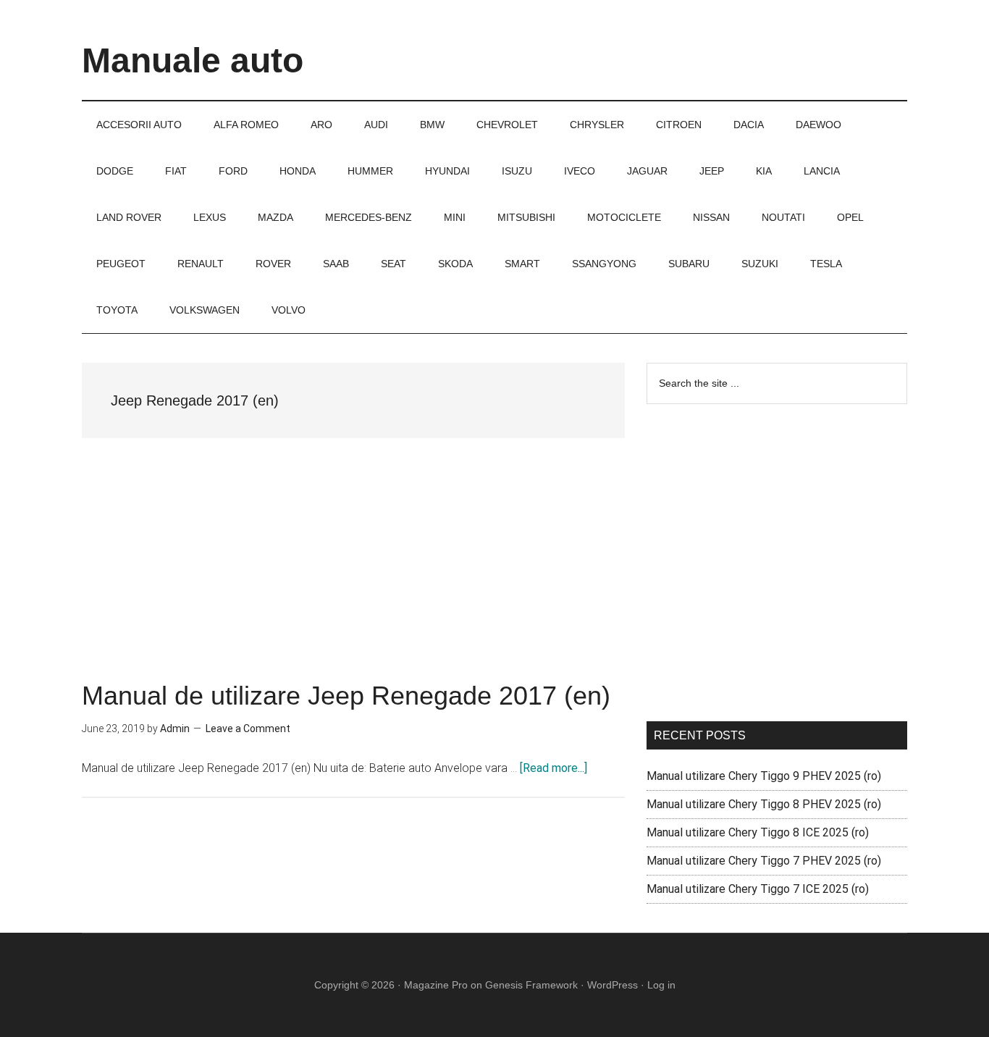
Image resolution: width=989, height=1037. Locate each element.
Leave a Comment (248, 728)
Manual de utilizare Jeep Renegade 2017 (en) (346, 695)
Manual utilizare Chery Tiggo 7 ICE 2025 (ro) (758, 889)
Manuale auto (192, 60)
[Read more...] (553, 768)
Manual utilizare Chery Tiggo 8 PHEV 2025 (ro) (764, 804)
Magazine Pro (436, 985)
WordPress (612, 985)
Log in (661, 985)
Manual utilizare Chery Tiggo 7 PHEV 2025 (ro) (764, 861)
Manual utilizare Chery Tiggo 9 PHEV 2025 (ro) (764, 776)
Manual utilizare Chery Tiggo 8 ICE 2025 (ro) (758, 832)
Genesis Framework (531, 985)
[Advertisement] (353, 575)
